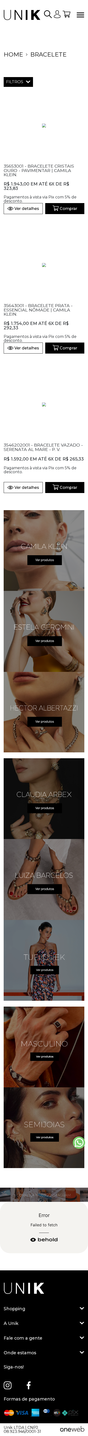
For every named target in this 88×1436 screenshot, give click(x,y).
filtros (14, 82)
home (13, 54)
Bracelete (48, 54)
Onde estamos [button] (20, 1352)
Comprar (68, 208)
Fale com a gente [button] (23, 1337)
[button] (48, 15)
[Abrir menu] (80, 15)
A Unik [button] (11, 1323)
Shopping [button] (14, 1308)
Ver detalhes (26, 208)
